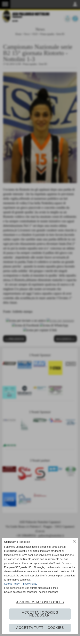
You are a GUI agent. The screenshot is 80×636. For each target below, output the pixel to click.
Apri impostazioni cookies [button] (40, 602)
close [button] (74, 541)
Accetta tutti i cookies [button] (40, 627)
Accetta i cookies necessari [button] (40, 614)
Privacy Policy (29, 583)
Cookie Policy (11, 583)
